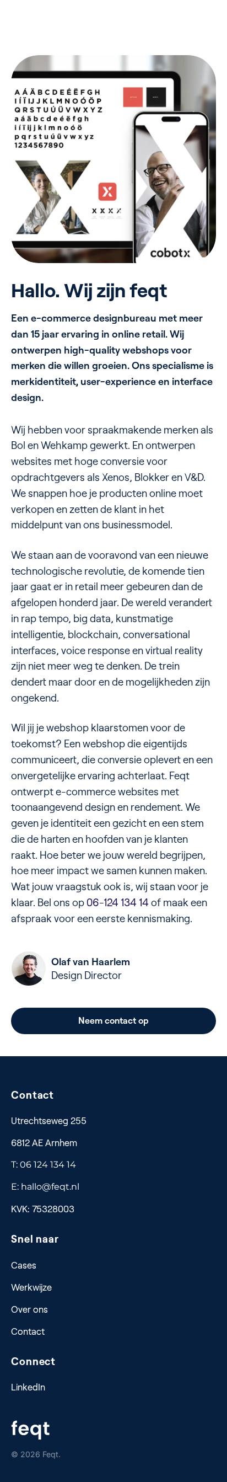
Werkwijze (31, 1287)
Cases (23, 1265)
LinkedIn (28, 1387)
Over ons (29, 1309)
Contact (28, 1331)
